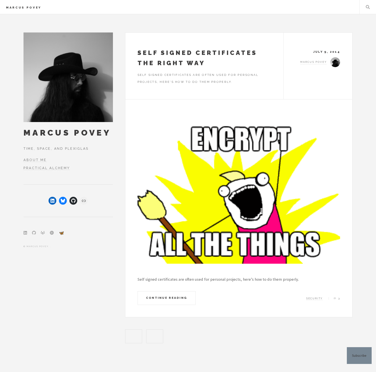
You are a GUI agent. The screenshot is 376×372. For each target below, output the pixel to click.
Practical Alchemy (47, 168)
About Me (35, 160)
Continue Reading (166, 297)
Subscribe (359, 355)
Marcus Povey (23, 7)
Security (314, 298)
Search (368, 7)
